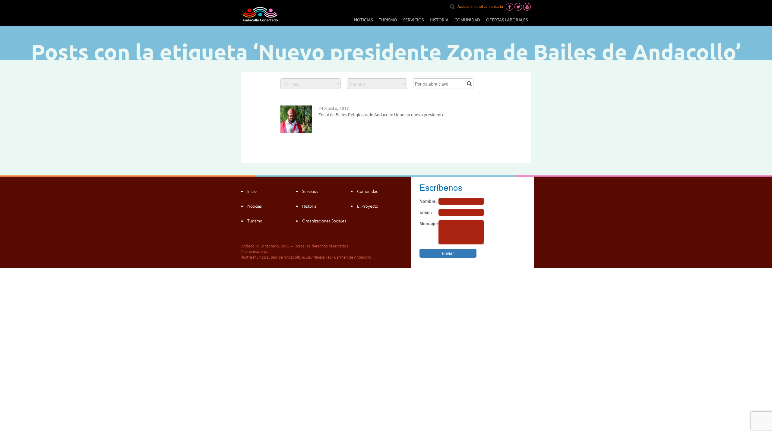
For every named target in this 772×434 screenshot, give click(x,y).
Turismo (388, 19)
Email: (425, 212)
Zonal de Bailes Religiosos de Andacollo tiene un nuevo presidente (381, 114)
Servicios (413, 19)
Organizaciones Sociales (324, 221)
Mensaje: (428, 223)
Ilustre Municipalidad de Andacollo (271, 257)
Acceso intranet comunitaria (480, 6)
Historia (439, 19)
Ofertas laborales (507, 19)
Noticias (363, 19)
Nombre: (428, 201)
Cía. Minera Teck (319, 257)
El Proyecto (367, 206)
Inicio (252, 191)
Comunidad (467, 19)
